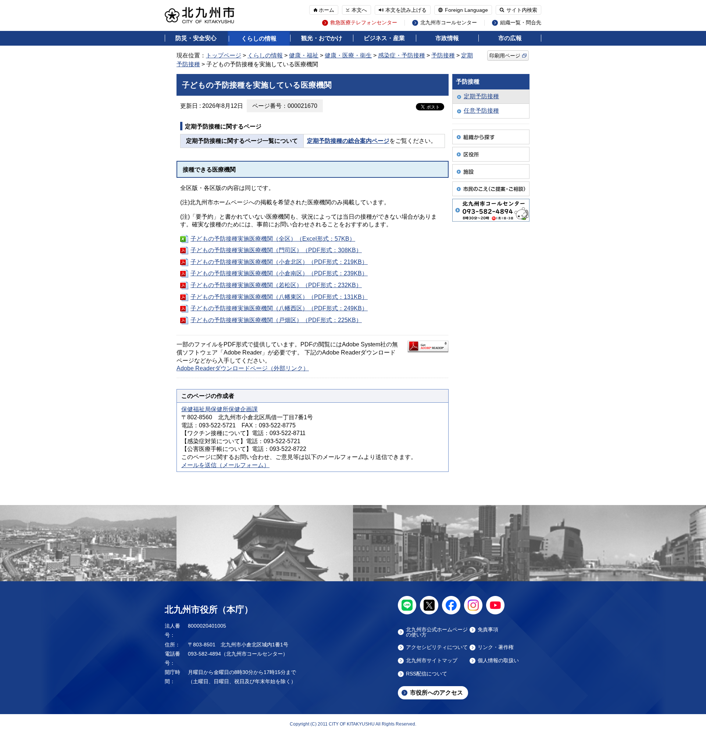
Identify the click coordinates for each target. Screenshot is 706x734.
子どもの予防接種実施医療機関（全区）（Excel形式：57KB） (272, 239)
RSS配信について (426, 674)
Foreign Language (466, 10)
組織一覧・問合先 (520, 22)
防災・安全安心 (196, 38)
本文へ (359, 10)
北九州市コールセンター (448, 22)
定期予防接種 (481, 96)
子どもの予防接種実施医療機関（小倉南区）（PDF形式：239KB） (279, 273)
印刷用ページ (504, 56)
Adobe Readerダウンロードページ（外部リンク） (242, 368)
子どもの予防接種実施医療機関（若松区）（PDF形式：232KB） (276, 285)
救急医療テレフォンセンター (363, 22)
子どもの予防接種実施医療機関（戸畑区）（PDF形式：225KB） (276, 320)
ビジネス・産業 (384, 38)
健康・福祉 (303, 55)
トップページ (223, 55)
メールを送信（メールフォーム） (225, 465)
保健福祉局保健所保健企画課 (219, 409)
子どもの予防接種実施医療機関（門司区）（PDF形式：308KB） (276, 250)
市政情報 (447, 38)
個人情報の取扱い (498, 660)
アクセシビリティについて (437, 647)
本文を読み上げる (406, 10)
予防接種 (443, 55)
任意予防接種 (481, 110)
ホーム (326, 10)
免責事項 (488, 629)
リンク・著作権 (496, 647)
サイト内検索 (521, 10)
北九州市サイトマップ (431, 660)
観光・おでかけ (321, 38)
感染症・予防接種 (401, 55)
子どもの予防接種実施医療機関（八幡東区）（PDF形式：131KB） (279, 297)
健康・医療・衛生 (348, 55)
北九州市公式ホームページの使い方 (437, 632)
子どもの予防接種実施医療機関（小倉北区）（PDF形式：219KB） (279, 262)
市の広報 (510, 38)
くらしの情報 (259, 38)
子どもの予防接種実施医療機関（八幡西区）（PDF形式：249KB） (279, 308)
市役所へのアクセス (436, 692)
